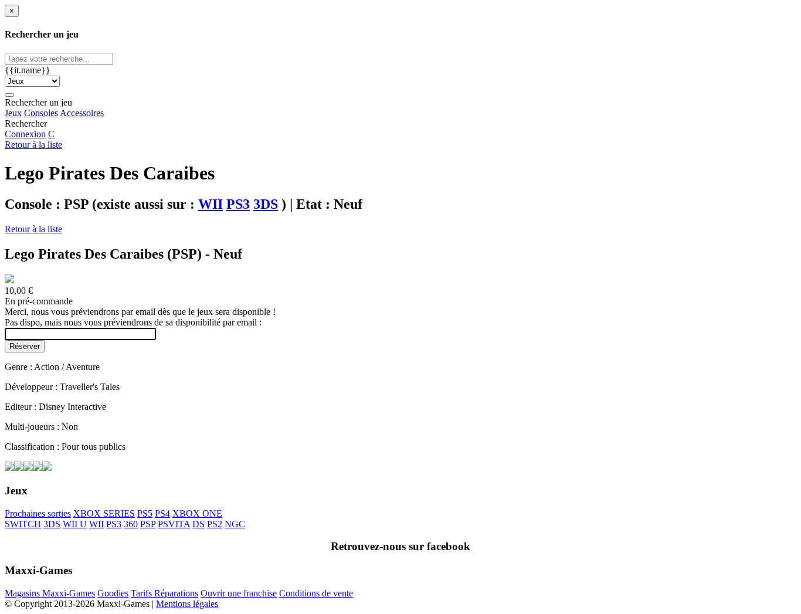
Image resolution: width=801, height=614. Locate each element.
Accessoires (82, 113)
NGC (235, 524)
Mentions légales (187, 604)
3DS (265, 204)
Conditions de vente (316, 593)
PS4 (162, 513)
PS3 (238, 204)
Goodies (112, 593)
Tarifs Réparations (164, 593)
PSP (147, 524)
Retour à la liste (33, 145)
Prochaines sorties (38, 513)
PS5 (144, 513)
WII (210, 204)
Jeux (13, 113)
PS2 (214, 524)
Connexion (25, 134)
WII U (75, 524)
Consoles (41, 113)
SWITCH (23, 524)
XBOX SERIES (104, 513)
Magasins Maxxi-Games (50, 593)
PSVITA (174, 524)
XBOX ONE (197, 513)
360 (131, 524)
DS (198, 524)
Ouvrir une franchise (239, 593)
